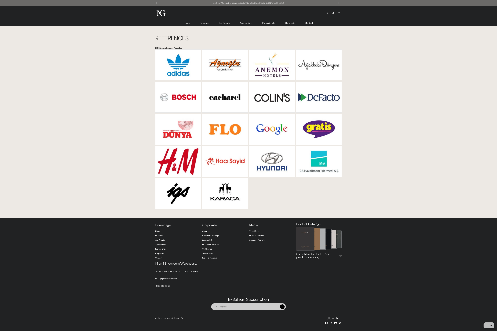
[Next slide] (339, 3)
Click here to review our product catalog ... (312, 255)
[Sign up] (282, 306)
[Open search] (328, 13)
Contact (158, 258)
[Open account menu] (333, 13)
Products (159, 235)
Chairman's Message (210, 235)
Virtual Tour (254, 231)
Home (157, 231)
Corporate (159, 253)
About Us (206, 231)
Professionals (160, 249)
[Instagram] (331, 323)
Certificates (207, 249)
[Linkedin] (335, 323)
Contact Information (257, 240)
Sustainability (207, 240)
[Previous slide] (156, 3)
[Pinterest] (340, 323)
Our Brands (160, 240)
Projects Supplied (209, 258)
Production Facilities (210, 244)
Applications (160, 244)
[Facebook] (326, 323)
